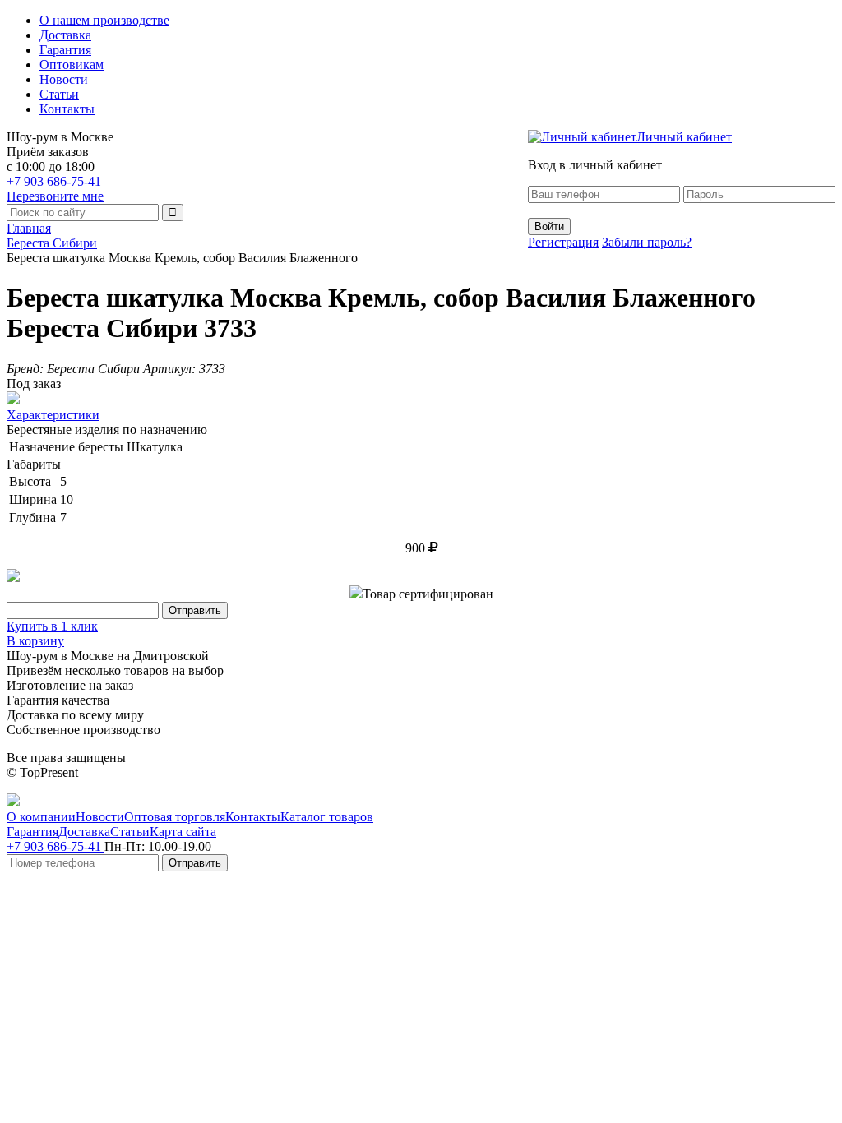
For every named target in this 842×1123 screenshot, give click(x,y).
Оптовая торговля (174, 817)
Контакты (67, 109)
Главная (29, 228)
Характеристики (53, 415)
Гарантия (65, 50)
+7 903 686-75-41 (54, 181)
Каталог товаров (326, 817)
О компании (41, 817)
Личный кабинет (684, 137)
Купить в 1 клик (52, 626)
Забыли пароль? (647, 242)
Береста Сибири (52, 243)
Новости (63, 79)
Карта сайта (183, 832)
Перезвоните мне (55, 196)
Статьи (59, 94)
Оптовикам (71, 65)
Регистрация (563, 242)
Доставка (65, 35)
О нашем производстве (104, 20)
